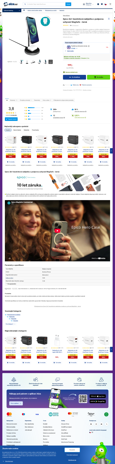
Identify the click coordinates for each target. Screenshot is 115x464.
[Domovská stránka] (24, 10)
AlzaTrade (64, 439)
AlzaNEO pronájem (66, 427)
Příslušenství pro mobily (51, 10)
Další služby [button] (70, 51)
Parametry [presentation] (37, 100)
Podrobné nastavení (72, 455)
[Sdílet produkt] (109, 18)
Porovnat (67, 85)
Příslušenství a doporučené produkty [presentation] (63, 100)
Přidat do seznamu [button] (87, 85)
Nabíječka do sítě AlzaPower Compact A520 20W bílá (103, 150)
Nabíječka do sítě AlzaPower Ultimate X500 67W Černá (26, 150)
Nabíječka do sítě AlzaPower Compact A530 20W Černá (57, 150)
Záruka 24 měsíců (67, 90)
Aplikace (45, 445)
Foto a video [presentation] (47, 100)
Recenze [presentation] (13, 100)
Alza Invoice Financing (67, 442)
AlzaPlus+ (64, 430)
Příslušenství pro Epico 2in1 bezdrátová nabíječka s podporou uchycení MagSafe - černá (57, 306)
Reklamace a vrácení (12, 430)
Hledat (68, 4)
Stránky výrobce (87, 90)
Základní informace (48, 430)
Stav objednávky (29, 424)
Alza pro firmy (65, 424)
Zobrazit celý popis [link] (67, 37)
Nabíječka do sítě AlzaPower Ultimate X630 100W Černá (72, 150)
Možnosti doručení (12, 424)
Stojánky (15, 320)
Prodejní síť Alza (11, 433)
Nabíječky (62, 10)
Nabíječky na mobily (10, 165)
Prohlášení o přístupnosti (13, 442)
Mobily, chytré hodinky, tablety (35, 10)
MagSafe (13, 318)
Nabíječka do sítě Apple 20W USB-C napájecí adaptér (57, 351)
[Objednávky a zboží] (98, 4)
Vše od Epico (66, 15)
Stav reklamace (29, 427)
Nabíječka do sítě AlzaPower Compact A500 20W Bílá (88, 150)
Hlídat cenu (76, 85)
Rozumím (72, 450)
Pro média (46, 442)
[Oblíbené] (102, 4)
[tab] (7, 100)
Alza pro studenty (66, 436)
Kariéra (45, 439)
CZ (92, 432)
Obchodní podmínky (12, 439)
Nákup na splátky (11, 436)
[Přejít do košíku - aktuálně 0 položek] (110, 4)
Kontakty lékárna (47, 427)
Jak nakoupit (28, 430)
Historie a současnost (49, 433)
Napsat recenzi (12, 119)
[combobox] (44, 4)
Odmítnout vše (72, 460)
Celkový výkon (9, 278)
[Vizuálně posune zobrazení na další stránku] (111, 151)
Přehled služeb (11, 445)
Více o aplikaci (15, 403)
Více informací (9, 461)
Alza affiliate (64, 433)
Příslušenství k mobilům (13, 314)
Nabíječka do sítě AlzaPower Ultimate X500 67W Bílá (10, 150)
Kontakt (45, 424)
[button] (88, 48)
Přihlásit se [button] (88, 5)
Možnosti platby (11, 427)
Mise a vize (46, 436)
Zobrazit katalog (8, 10)
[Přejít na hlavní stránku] (11, 4)
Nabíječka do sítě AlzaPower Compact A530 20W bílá (41, 150)
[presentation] (7, 100)
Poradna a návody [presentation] (25, 100)
